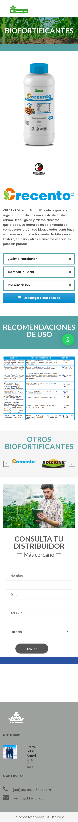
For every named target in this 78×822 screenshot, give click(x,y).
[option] (24, 461)
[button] (7, 464)
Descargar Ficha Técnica (41, 298)
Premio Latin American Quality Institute (31, 756)
